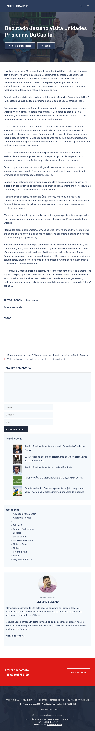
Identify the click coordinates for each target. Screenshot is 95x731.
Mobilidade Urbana (23, 540)
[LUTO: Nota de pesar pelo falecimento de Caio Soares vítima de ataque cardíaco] (17, 460)
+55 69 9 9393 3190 (49, 709)
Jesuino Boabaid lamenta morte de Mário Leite (48, 467)
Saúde (16, 555)
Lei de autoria (20, 536)
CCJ (15, 521)
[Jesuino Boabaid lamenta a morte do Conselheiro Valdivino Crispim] (17, 449)
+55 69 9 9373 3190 (17, 674)
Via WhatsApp (78, 672)
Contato (43, 700)
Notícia (16, 548)
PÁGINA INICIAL (12, 700)
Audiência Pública (22, 517)
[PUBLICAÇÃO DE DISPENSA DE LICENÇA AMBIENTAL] (17, 481)
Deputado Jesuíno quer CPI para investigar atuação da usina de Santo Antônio (47, 355)
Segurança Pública (22, 559)
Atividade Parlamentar (24, 514)
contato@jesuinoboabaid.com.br (49, 715)
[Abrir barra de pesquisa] (80, 6)
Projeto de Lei (20, 551)
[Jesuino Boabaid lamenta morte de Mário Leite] (17, 470)
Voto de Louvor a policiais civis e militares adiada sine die (36, 359)
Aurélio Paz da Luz (54, 725)
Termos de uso (57, 700)
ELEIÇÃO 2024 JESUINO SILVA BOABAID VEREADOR (48, 719)
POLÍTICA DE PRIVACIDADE (78, 700)
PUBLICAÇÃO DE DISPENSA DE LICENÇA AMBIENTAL (53, 477)
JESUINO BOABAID (16, 6)
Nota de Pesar (20, 544)
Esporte (17, 533)
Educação (18, 525)
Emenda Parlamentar (23, 529)
